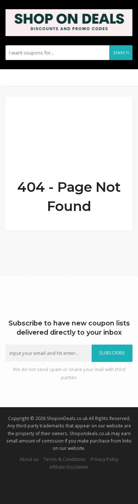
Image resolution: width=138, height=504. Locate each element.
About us (29, 459)
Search (121, 52)
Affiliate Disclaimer (69, 467)
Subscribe (112, 353)
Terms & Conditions (64, 459)
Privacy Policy (104, 459)
